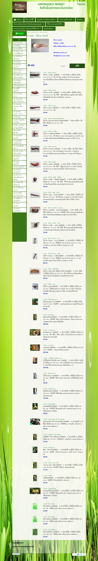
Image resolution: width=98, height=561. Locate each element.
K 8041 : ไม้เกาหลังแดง (49, 517)
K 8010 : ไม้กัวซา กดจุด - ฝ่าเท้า (51, 193)
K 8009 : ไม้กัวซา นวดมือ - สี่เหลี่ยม (52, 177)
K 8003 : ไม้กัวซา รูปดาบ (49, 106)
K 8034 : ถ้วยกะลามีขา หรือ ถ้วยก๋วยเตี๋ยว (54, 419)
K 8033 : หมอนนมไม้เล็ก (49, 404)
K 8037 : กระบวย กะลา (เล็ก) (51, 463)
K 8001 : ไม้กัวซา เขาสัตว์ (49, 73)
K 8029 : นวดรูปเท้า (48, 345)
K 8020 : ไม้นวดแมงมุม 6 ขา (50, 299)
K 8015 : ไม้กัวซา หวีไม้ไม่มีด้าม (51, 269)
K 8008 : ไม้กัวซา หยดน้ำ (49, 162)
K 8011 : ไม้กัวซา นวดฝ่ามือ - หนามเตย (53, 208)
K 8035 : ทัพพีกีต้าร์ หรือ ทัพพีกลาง (52, 435)
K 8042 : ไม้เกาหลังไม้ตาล (49, 530)
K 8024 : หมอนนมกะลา (49, 330)
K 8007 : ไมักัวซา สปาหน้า (50, 147)
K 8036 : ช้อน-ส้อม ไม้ (49, 448)
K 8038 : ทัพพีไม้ (47, 476)
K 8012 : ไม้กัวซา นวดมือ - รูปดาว (52, 223)
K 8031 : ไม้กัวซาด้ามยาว (49, 373)
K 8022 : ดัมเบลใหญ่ (48, 315)
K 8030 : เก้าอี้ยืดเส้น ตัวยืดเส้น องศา (52, 358)
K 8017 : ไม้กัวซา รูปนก (49, 284)
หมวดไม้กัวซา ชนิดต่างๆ (34, 32)
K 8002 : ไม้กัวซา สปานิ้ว (49, 90)
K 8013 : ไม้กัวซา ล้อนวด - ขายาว (51, 238)
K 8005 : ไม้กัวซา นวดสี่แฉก (50, 131)
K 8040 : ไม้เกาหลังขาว (49, 504)
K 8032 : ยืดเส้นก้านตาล (49, 389)
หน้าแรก (29, 32)
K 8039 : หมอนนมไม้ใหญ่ (49, 489)
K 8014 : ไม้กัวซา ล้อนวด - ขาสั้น (51, 254)
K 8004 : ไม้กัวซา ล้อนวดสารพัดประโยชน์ (53, 118)
